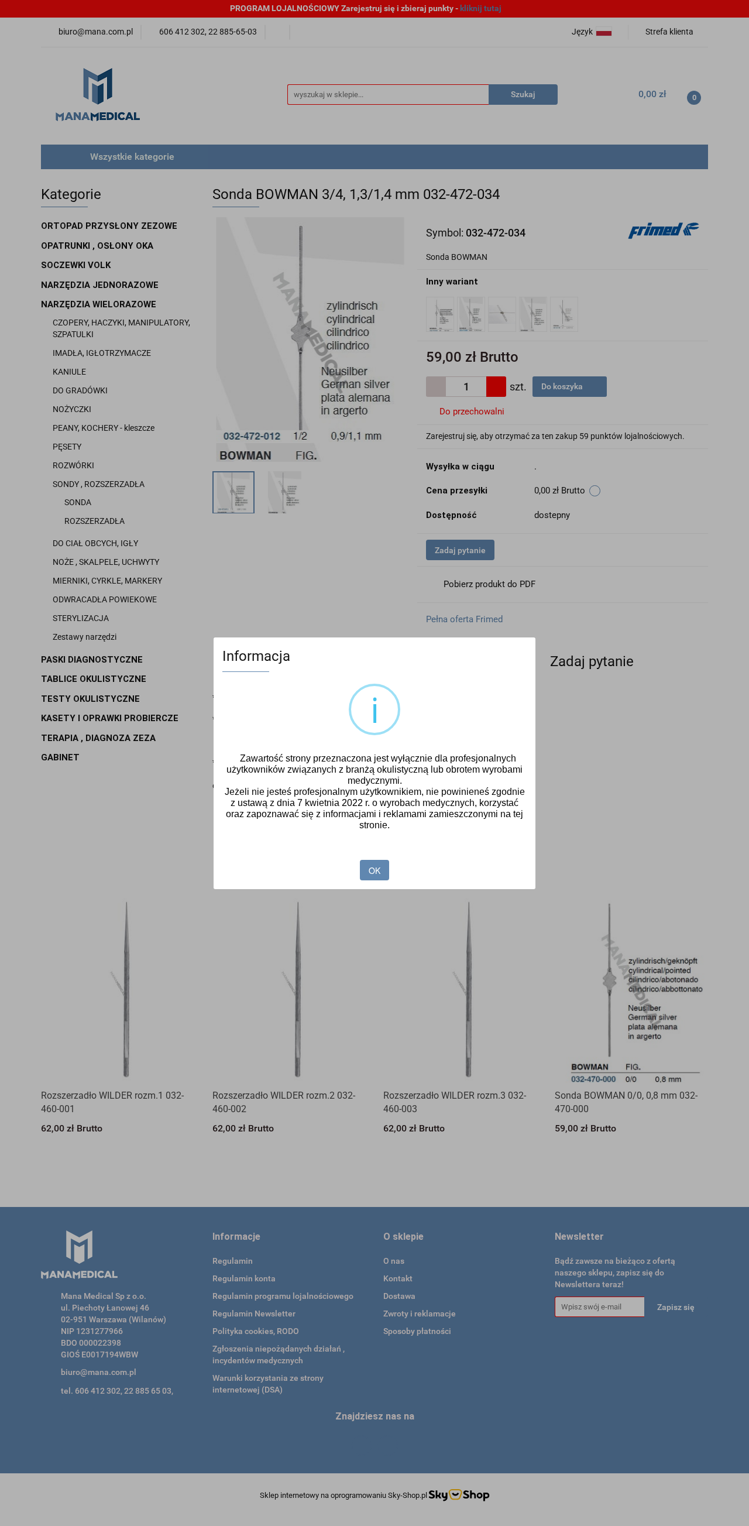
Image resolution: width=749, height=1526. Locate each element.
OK (374, 870)
